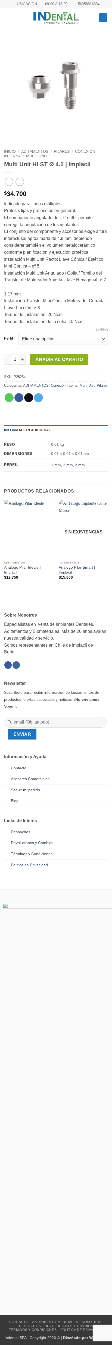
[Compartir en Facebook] (18, 397)
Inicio (10, 151)
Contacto (18, 768)
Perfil (8, 338)
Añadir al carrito (59, 359)
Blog (14, 801)
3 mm (80, 465)
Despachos (20, 832)
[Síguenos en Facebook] (8, 665)
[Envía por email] (28, 397)
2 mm (68, 465)
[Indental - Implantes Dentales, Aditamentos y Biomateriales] (56, 18)
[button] (7, 17)
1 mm (56, 465)
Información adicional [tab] (27, 430)
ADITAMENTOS (34, 151)
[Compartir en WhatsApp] (9, 397)
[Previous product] (19, 182)
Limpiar (102, 329)
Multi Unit (37, 156)
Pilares (62, 151)
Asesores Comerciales (30, 779)
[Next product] (9, 182)
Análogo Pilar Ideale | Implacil (22, 569)
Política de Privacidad (29, 865)
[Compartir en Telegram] (38, 397)
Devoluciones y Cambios (32, 843)
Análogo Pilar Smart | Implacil (77, 569)
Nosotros (92, 1322)
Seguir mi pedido (25, 790)
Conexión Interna (64, 385)
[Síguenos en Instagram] (16, 665)
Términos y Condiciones (33, 1330)
